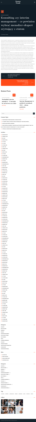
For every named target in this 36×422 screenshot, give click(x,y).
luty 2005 (4, 317)
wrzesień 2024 (5, 134)
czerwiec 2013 (5, 227)
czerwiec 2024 (5, 136)
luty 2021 (4, 143)
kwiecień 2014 (4, 212)
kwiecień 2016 (4, 184)
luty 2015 (4, 200)
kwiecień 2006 (4, 302)
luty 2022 (4, 141)
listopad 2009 (4, 277)
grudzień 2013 (4, 217)
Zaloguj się (4, 354)
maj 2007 (3, 293)
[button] (34, 2)
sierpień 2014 (4, 207)
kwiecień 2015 (4, 196)
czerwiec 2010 (5, 274)
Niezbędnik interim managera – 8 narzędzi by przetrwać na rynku (9, 101)
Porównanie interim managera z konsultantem (11, 119)
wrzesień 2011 (5, 260)
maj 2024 (3, 138)
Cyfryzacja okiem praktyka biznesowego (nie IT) (11, 128)
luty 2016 (4, 186)
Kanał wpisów (5, 356)
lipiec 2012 (4, 243)
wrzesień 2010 (5, 269)
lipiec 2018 (4, 165)
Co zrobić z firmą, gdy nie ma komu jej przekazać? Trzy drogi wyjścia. (15, 121)
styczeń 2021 (4, 145)
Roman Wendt (5, 34)
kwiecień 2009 (4, 281)
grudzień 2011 (4, 255)
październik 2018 (5, 164)
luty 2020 (4, 153)
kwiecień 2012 (4, 248)
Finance (3, 371)
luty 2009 (4, 284)
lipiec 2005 (4, 310)
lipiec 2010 (4, 272)
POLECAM (2, 342)
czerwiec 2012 (5, 245)
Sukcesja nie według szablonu (8, 123)
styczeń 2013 (4, 234)
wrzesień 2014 (5, 205)
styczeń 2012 (4, 253)
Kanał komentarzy (6, 358)
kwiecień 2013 (4, 229)
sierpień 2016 (4, 183)
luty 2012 (4, 252)
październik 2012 (5, 238)
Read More (4, 105)
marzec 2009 (4, 283)
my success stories (5, 335)
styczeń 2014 (4, 215)
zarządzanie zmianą (23, 99)
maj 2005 (3, 314)
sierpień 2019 (4, 158)
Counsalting (12, 393)
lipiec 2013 (4, 226)
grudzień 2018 (4, 162)
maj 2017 (3, 176)
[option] (9, 101)
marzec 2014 (4, 214)
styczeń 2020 (4, 155)
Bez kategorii (3, 328)
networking (4, 376)
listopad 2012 (4, 236)
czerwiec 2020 (5, 148)
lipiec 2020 (4, 146)
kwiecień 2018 (4, 167)
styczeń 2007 (4, 296)
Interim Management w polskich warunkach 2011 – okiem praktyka (27, 104)
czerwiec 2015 (5, 195)
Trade (32, 393)
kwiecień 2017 (4, 177)
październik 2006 (5, 298)
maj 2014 (3, 210)
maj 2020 (3, 150)
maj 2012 (3, 246)
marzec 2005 (4, 315)
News (2, 338)
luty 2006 (4, 303)
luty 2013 (4, 233)
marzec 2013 (4, 231)
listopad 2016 (4, 181)
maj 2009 (3, 279)
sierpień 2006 (4, 300)
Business (2, 330)
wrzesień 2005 (5, 307)
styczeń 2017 (4, 179)
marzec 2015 (4, 198)
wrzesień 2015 (5, 191)
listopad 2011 (4, 257)
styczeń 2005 (4, 319)
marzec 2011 (4, 264)
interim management (5, 15)
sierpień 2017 (4, 172)
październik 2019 (5, 157)
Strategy (28, 393)
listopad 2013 (4, 219)
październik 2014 (5, 203)
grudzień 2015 (4, 188)
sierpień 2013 (4, 224)
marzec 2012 (4, 250)
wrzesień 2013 (5, 222)
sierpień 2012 (4, 241)
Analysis (2, 393)
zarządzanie (30, 97)
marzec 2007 (4, 295)
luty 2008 (4, 291)
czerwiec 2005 (5, 312)
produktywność (4, 343)
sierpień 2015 (4, 193)
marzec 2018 (4, 169)
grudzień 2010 (4, 265)
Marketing (20, 393)
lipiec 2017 (4, 174)
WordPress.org (5, 360)
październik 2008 (5, 288)
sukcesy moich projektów (6, 345)
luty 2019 (4, 160)
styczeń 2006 (4, 305)
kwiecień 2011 (4, 262)
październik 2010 (5, 267)
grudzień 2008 (4, 286)
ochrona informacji (5, 340)
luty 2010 (4, 276)
